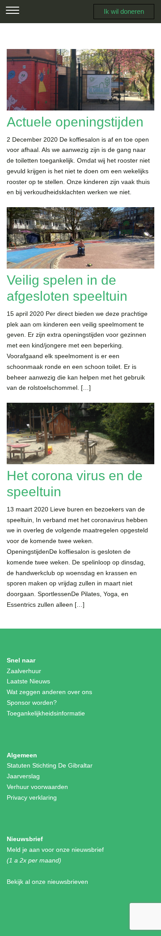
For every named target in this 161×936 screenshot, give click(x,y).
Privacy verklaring (32, 797)
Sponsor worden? (32, 702)
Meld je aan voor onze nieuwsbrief (55, 849)
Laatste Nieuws (28, 681)
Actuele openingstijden (75, 121)
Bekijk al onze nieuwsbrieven (47, 881)
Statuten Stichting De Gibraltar (50, 765)
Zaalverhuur (24, 670)
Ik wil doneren (124, 11)
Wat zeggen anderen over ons (49, 691)
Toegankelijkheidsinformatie (46, 713)
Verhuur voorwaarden (37, 786)
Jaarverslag (23, 776)
